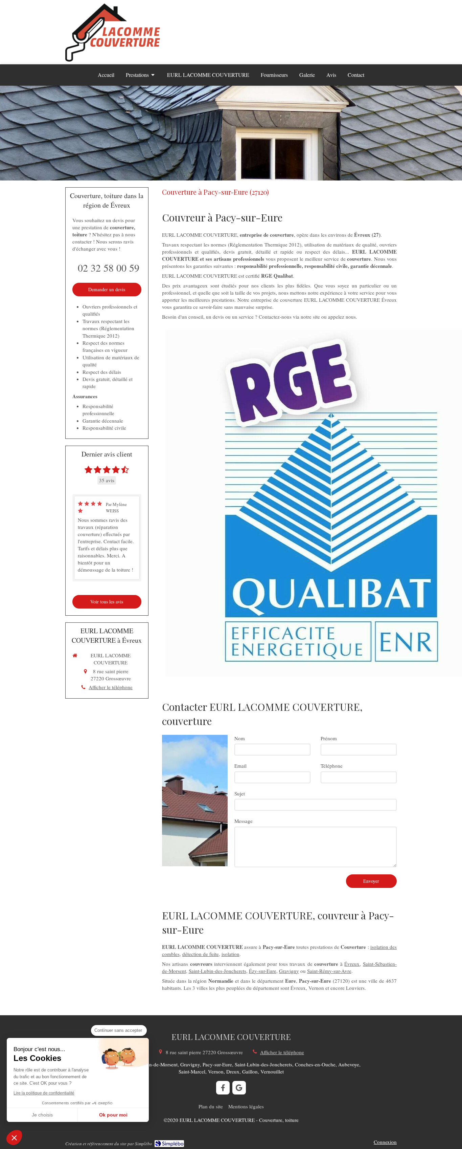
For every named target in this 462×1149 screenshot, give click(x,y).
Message (243, 820)
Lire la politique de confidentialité (44, 1093)
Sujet (239, 793)
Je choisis (42, 1115)
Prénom (329, 738)
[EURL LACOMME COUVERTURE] (112, 59)
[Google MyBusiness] (239, 1087)
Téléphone (332, 765)
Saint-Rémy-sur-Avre (329, 970)
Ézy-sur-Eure (262, 970)
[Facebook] (223, 1087)
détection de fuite (200, 954)
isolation (230, 954)
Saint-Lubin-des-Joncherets (217, 970)
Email (240, 765)
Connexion (385, 1142)
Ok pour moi (113, 1115)
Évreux (352, 963)
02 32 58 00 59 (108, 267)
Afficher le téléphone (111, 687)
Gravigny (289, 970)
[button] (14, 1137)
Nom (239, 738)
